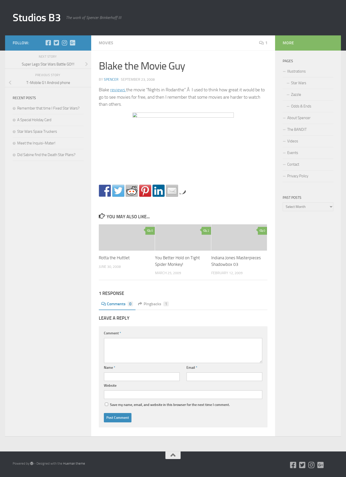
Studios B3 (37, 17)
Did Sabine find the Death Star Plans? (46, 155)
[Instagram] (64, 43)
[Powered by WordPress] (31, 463)
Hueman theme (74, 463)
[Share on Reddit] (132, 191)
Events (292, 152)
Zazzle (296, 94)
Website (110, 385)
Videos (292, 141)
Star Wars (298, 83)
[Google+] (72, 43)
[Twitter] (56, 43)
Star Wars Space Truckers (37, 131)
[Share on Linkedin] (158, 191)
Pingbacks (155, 303)
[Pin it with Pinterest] (145, 191)
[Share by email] (172, 191)
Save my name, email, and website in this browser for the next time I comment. (170, 405)
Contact (293, 164)
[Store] (81, 43)
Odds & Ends (301, 106)
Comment (112, 333)
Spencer (111, 79)
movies (106, 42)
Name (109, 367)
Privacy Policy (297, 176)
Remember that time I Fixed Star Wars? (48, 108)
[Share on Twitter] (118, 191)
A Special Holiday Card (34, 120)
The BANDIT (297, 129)
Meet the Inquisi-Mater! (36, 143)
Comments (119, 303)
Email (191, 367)
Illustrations (296, 71)
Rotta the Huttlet (114, 257)
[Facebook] (48, 43)
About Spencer (299, 118)
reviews (118, 90)
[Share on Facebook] (105, 191)
